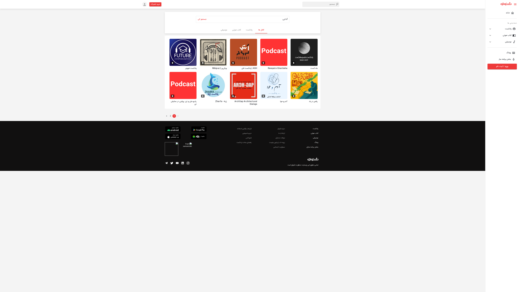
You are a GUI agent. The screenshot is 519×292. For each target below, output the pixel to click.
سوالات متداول (280, 138)
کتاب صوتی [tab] (236, 30)
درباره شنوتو (281, 128)
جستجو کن (202, 19)
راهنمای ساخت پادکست (244, 142)
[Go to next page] (166, 116)
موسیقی (315, 138)
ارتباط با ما (281, 133)
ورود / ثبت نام (502, 66)
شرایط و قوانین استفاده (244, 128)
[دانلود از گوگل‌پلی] (199, 129)
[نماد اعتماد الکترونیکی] (171, 149)
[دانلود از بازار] (199, 137)
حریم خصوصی (247, 133)
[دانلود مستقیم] (173, 129)
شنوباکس (249, 138)
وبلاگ (316, 142)
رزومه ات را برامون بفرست (277, 142)
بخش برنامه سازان (312, 147)
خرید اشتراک (155, 4)
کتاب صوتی (314, 133)
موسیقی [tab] (224, 30)
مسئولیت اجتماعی (279, 147)
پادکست (315, 128)
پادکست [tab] (249, 30)
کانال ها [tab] (261, 30)
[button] (502, 29)
